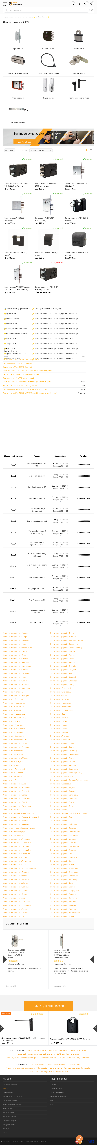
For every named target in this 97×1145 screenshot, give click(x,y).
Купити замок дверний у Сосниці (15, 891)
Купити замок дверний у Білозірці (16, 696)
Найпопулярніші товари (48, 1006)
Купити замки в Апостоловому (14, 740)
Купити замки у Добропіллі (13, 699)
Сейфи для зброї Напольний (68, 1054)
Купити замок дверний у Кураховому (64, 835)
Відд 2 (13, 476)
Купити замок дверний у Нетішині (16, 846)
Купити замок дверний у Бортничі (62, 791)
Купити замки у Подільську (13, 707)
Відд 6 (13, 521)
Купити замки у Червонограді (14, 714)
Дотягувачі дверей (9, 1121)
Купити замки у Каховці (59, 810)
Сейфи (5, 1133)
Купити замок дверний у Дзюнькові (16, 902)
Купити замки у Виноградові (14, 769)
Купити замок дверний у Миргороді (16, 688)
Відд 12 (13, 577)
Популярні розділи (31, 1141)
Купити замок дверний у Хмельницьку (17, 666)
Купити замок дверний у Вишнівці (63, 902)
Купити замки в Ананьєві (59, 736)
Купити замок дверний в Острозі (15, 857)
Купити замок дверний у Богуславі (63, 787)
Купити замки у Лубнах (59, 721)
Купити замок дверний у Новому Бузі (17, 850)
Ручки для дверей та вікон (12, 1104)
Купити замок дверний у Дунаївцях (63, 799)
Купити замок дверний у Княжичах (16, 824)
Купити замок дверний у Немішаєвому (64, 754)
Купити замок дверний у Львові (15, 651)
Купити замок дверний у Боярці (15, 795)
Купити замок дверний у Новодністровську (19, 868)
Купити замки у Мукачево (13, 725)
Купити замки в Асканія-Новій (61, 776)
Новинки (53, 1084)
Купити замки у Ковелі (11, 721)
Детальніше (24, 141)
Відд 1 (13, 465)
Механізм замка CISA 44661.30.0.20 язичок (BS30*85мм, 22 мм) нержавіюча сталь (62, 953)
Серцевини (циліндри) (10, 1084)
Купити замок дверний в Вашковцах (17, 861)
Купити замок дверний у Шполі (61, 883)
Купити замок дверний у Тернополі (63, 894)
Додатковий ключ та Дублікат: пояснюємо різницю (48, 1072)
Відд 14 (13, 600)
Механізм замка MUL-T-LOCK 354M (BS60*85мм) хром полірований (28, 371)
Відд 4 (13, 498)
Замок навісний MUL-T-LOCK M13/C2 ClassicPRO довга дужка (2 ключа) (30, 393)
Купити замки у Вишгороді (13, 773)
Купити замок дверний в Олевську (63, 850)
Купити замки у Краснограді (14, 832)
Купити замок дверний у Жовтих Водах (65, 913)
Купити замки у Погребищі (13, 692)
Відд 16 (13, 622)
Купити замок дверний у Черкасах (16, 662)
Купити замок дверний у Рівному (15, 659)
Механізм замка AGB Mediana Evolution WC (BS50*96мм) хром (27, 382)
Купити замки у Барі (10, 780)
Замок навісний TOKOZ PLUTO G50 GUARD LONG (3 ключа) (25, 389)
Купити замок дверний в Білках (15, 784)
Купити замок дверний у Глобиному (16, 747)
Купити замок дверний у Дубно (15, 743)
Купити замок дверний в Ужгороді (63, 765)
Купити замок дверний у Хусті (61, 806)
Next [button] (92, 959)
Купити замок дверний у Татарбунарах (65, 891)
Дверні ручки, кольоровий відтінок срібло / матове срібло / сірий (31, 1058)
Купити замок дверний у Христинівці (17, 806)
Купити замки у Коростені (13, 751)
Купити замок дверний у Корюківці (63, 828)
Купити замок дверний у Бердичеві (63, 670)
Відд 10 (13, 566)
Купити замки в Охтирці (12, 710)
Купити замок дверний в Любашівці (16, 839)
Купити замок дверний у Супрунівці (63, 666)
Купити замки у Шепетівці (59, 729)
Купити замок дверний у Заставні (62, 865)
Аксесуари (6, 1129)
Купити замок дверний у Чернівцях (16, 854)
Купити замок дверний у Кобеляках (63, 824)
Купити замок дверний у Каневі (62, 817)
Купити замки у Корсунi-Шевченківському (19, 828)
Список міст (43, 1141)
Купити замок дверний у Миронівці (63, 843)
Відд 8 (13, 543)
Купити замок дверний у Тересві (15, 894)
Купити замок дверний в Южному (16, 909)
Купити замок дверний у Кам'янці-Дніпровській (21, 817)
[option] (25, 959)
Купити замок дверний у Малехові (63, 839)
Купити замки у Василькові (13, 736)
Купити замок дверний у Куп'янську (63, 751)
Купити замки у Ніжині (58, 725)
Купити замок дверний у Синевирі (16, 913)
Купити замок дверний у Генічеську (16, 673)
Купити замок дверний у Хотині (15, 876)
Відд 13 (13, 589)
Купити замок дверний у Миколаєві (63, 651)
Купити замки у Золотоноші (60, 707)
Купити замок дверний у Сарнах (15, 670)
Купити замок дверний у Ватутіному (63, 898)
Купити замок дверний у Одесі (14, 655)
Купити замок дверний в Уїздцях (15, 883)
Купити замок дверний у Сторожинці (64, 872)
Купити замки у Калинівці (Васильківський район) (69, 813)
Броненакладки (8, 1112)
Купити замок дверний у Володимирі (17, 905)
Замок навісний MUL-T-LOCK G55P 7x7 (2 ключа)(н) (22, 360)
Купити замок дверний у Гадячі (15, 802)
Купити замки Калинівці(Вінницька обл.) (18, 813)
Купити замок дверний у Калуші (62, 747)
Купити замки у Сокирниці (13, 732)
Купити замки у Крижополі (13, 835)
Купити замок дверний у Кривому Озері (65, 832)
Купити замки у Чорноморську (61, 710)
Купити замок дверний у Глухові (62, 802)
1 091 (8, 1043)
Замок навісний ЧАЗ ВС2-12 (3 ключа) (17, 363)
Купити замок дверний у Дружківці (16, 799)
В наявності (28, 159)
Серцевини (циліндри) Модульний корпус (74, 1058)
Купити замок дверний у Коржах (15, 821)
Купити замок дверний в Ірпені (61, 673)
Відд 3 (13, 487)
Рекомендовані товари (58, 1096)
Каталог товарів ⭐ (28, 17)
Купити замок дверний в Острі (61, 854)
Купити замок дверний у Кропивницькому (66, 648)
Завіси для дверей (9, 1116)
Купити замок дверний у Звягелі (15, 681)
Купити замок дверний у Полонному (64, 876)
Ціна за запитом (43, 292)
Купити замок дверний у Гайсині (62, 743)
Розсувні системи (9, 1125)
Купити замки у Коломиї (59, 718)
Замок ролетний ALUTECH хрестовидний (18, 378)
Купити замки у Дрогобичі (60, 740)
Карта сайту (5, 1141)
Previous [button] (5, 959)
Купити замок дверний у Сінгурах (16, 887)
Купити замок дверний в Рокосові (63, 909)
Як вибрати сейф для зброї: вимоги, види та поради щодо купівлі (56, 1064)
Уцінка (52, 1100)
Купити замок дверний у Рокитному (63, 879)
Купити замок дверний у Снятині (62, 887)
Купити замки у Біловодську (60, 784)
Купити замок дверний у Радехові (16, 879)
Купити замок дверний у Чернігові (63, 662)
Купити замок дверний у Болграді (16, 791)
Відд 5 (13, 510)
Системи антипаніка (10, 1100)
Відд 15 (13, 611)
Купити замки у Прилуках (12, 762)
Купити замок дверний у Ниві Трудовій (64, 846)
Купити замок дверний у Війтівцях (63, 905)
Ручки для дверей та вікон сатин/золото (41, 1050)
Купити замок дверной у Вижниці (62, 861)
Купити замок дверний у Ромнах (62, 762)
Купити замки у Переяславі (60, 703)
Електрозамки (8, 1092)
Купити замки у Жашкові (12, 776)
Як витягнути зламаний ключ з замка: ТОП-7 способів (26, 1068)
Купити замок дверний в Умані (14, 898)
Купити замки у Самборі (12, 765)
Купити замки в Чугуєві (59, 696)
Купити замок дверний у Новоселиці (64, 868)
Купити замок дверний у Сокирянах (16, 872)
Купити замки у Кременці (59, 699)
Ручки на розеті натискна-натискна (72, 1050)
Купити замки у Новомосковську (15, 703)
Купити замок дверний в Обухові (15, 758)
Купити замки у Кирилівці (59, 821)
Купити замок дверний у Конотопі (63, 677)
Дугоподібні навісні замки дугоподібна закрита (36, 1054)
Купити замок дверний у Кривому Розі (17, 648)
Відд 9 (13, 555)
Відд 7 (13, 532)
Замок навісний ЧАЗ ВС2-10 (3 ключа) (17, 367)
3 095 (56, 1043)
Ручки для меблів (9, 1108)
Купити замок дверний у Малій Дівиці (64, 795)
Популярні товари (56, 1088)
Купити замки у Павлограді (60, 688)
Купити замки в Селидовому (14, 729)
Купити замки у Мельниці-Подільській (17, 843)
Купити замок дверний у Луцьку (62, 684)
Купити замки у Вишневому (60, 692)
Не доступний (58, 263)
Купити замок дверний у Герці (14, 865)
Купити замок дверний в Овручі (62, 758)
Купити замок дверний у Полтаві (62, 655)
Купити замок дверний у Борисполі (16, 684)
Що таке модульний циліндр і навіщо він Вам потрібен (70, 1068)
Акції (51, 1104)
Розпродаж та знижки (57, 1092)
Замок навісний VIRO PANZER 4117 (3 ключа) (20, 386)
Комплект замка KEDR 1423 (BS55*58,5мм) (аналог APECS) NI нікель (16, 953)
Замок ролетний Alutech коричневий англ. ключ (21, 374)
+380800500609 (83, 465)
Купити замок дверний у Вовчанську (64, 769)
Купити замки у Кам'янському (14, 718)
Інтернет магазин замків (11, 17)
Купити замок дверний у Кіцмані (62, 916)
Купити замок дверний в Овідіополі (63, 857)
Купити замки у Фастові (59, 714)
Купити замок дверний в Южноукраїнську (66, 773)
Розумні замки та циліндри (12, 1096)
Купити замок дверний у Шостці (15, 677)
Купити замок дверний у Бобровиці (16, 787)
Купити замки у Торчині (59, 732)
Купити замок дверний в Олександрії (64, 681)
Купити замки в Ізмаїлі (11, 810)
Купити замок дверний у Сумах (62, 659)
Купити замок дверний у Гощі (14, 916)
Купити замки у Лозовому (13, 754)
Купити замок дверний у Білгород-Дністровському (69, 780)
